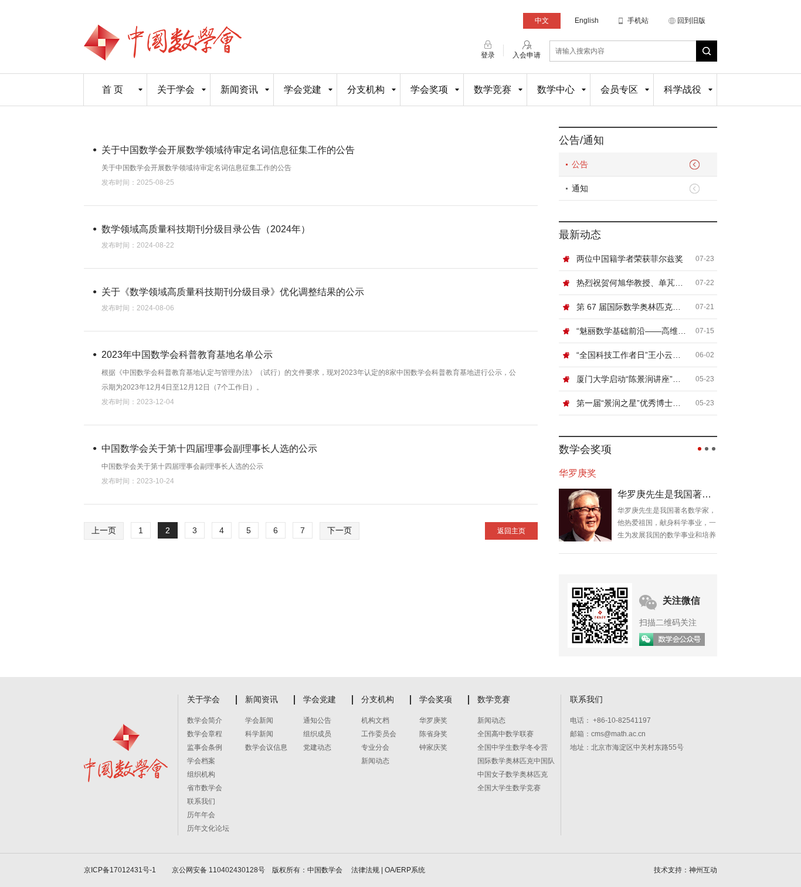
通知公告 (317, 720)
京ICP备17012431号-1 (121, 870)
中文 (542, 20)
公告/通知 (581, 140)
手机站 (638, 20)
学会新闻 (259, 720)
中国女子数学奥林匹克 (512, 774)
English (587, 20)
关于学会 (176, 89)
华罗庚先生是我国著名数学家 (667, 494)
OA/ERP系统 (405, 870)
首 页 (112, 89)
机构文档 (375, 720)
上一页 (103, 530)
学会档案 (201, 761)
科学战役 (682, 89)
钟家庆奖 (433, 747)
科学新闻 (259, 734)
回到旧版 (691, 20)
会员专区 (619, 89)
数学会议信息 (266, 747)
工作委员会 (378, 734)
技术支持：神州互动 (685, 870)
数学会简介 (204, 720)
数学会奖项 (585, 449)
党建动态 (317, 747)
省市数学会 (204, 788)
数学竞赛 (492, 89)
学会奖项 (429, 89)
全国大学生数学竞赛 (509, 788)
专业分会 (375, 747)
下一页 (339, 530)
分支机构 (366, 89)
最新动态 (580, 235)
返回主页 (511, 531)
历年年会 (201, 815)
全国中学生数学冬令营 (512, 747)
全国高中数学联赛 (505, 734)
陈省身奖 (433, 734)
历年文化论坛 (208, 828)
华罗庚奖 (433, 720)
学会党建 (302, 89)
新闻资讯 (239, 89)
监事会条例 (204, 747)
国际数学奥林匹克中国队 (516, 761)
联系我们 (201, 801)
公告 (580, 164)
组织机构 (201, 774)
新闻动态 (375, 761)
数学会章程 (204, 734)
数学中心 (556, 89)
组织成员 (317, 734)
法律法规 (365, 870)
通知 (580, 188)
